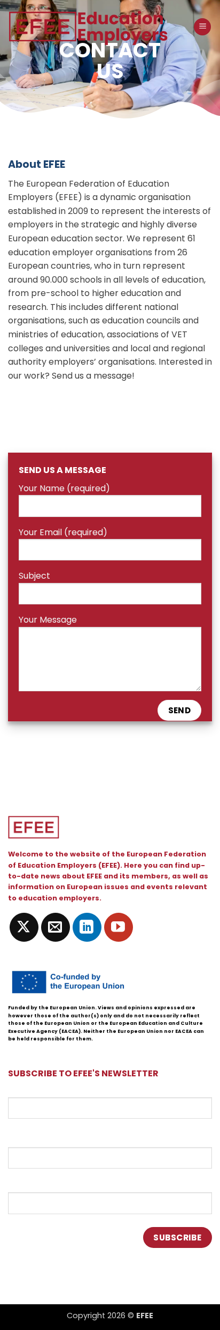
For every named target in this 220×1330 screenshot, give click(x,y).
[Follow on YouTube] (118, 927)
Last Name (29, 1183)
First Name (30, 1137)
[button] (202, 27)
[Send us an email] (55, 927)
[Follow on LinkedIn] (87, 927)
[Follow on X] (24, 927)
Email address (36, 1090)
